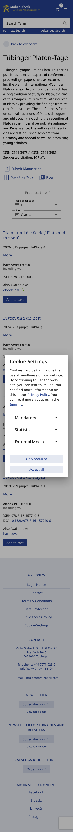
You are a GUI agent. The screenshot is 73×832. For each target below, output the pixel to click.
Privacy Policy (38, 394)
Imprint (16, 404)
